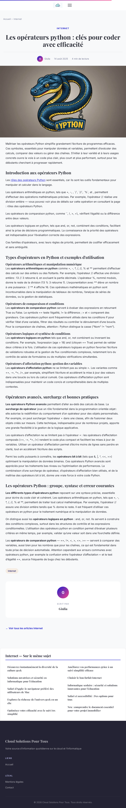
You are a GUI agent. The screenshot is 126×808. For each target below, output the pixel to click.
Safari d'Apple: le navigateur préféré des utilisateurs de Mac (30, 690)
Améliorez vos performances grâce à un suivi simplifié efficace (90, 668)
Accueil (7, 19)
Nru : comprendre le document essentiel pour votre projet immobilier (91, 708)
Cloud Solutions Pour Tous (26, 741)
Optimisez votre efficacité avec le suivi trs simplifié (31, 712)
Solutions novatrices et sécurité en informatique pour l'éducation (27, 679)
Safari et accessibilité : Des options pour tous (91, 697)
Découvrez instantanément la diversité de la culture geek (32, 668)
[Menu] (69, 5)
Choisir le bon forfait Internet (85, 677)
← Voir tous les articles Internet (24, 628)
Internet (18, 19)
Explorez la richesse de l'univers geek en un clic (32, 701)
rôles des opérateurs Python (28, 180)
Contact (9, 787)
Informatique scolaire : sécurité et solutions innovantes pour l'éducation (92, 687)
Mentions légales (14, 781)
